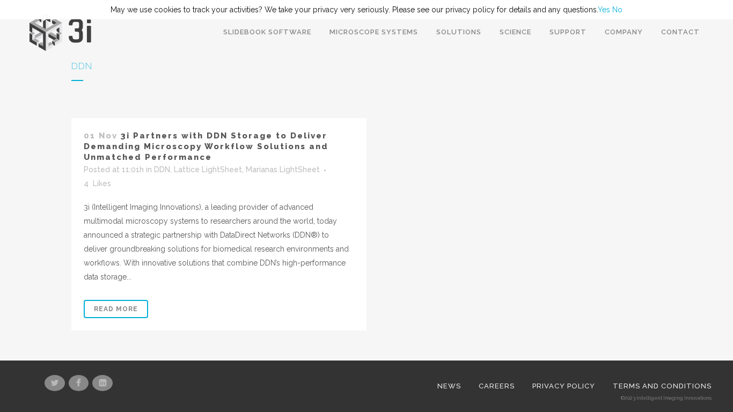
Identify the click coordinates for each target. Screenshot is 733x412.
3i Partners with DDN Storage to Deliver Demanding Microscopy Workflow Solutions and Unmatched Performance (206, 146)
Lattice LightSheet (208, 169)
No (617, 9)
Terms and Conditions (662, 386)
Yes (604, 9)
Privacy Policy (563, 386)
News (449, 386)
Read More (116, 309)
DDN (162, 169)
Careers (497, 386)
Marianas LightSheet (283, 169)
